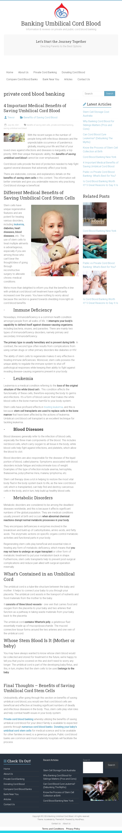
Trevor (11, 117)
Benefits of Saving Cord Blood (40, 117)
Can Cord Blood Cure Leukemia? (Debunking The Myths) (98, 138)
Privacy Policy (73, 828)
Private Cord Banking (45, 72)
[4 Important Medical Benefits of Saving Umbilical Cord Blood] (14, 134)
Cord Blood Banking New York (99, 157)
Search (86, 760)
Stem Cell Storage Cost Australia (59, 770)
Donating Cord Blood (73, 72)
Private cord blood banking (18, 719)
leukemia (19, 224)
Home (9, 72)
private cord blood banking (62, 125)
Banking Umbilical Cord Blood (61, 23)
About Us (23, 72)
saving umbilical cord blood (15, 128)
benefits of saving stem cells (38, 125)
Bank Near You (51, 79)
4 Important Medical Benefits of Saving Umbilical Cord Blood (35, 108)
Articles (68, 79)
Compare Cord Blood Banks (22, 79)
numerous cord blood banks (37, 726)
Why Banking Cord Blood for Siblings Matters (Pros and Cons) (98, 125)
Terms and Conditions (53, 828)
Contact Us (84, 79)
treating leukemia (53, 407)
